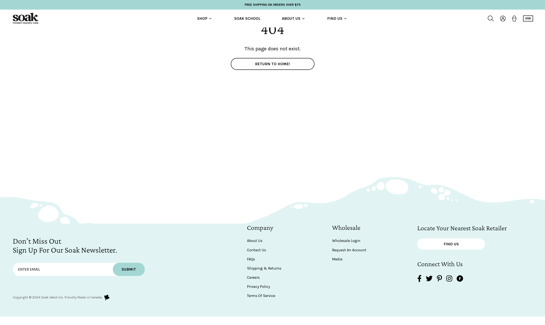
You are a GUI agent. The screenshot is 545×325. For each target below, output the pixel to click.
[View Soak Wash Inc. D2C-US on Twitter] (429, 279)
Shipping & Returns (264, 268)
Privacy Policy (258, 286)
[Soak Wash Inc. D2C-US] (25, 18)
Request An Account (349, 250)
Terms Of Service (261, 295)
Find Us (334, 18)
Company (260, 227)
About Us (291, 18)
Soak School (247, 18)
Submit (129, 269)
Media (337, 259)
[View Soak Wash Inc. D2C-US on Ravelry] (459, 279)
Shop (202, 18)
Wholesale (346, 227)
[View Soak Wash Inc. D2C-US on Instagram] (449, 279)
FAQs (251, 259)
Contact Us (256, 250)
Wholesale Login (346, 240)
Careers (253, 277)
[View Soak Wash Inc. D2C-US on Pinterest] (439, 279)
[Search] (491, 18)
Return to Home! (272, 64)
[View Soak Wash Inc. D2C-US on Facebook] (419, 279)
